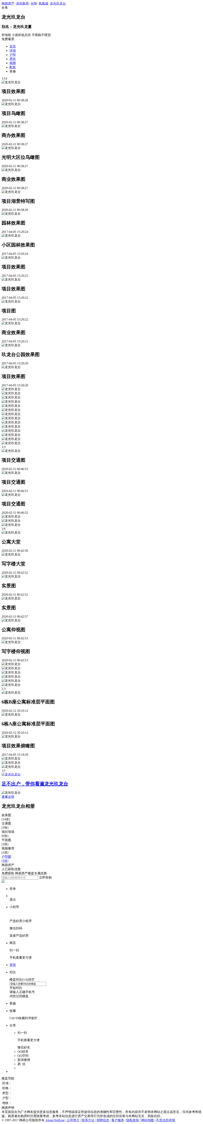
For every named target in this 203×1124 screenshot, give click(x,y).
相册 (13, 63)
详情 (13, 50)
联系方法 (88, 1120)
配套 (13, 67)
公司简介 (73, 1120)
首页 (13, 46)
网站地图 (147, 1120)
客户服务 (117, 1120)
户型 (13, 54)
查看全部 (8, 796)
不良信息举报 (165, 1120)
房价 (13, 59)
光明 (34, 3)
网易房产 (8, 3)
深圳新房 (22, 3)
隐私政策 (132, 1120)
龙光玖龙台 (58, 3)
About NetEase (55, 1120)
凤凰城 (43, 3)
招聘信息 (103, 1120)
